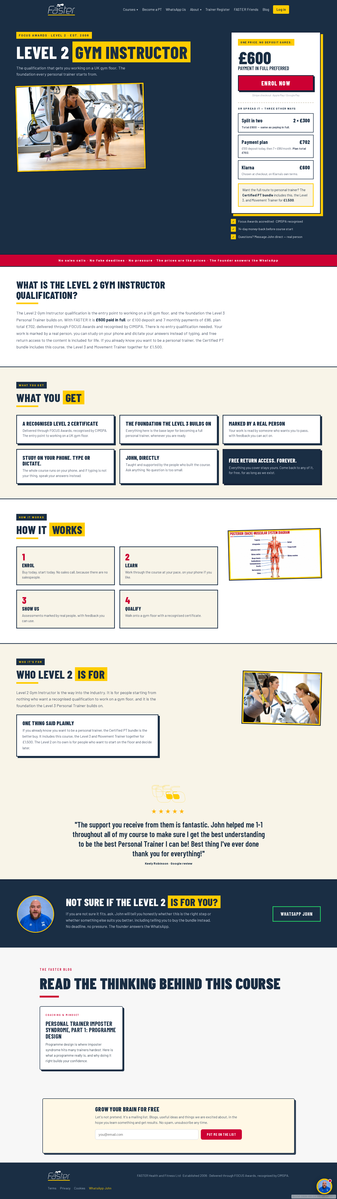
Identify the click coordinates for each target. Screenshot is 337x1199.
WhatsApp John (297, 914)
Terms (52, 1188)
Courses (130, 9)
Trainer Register (217, 9)
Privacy (65, 1188)
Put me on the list (221, 1134)
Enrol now (275, 83)
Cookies (79, 1188)
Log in (281, 9)
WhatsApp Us (176, 9)
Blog (265, 9)
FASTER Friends (246, 9)
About (196, 9)
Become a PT (152, 9)
